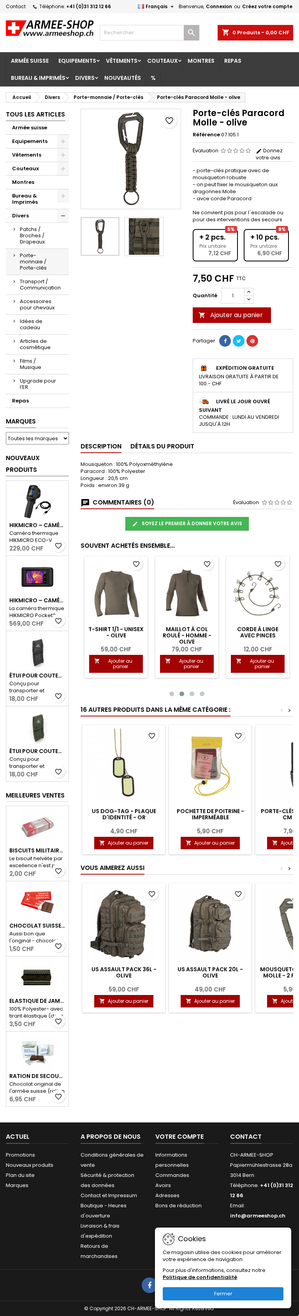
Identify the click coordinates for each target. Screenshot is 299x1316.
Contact (16, 6)
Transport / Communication (40, 284)
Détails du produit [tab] (162, 446)
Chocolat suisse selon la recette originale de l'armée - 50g (37, 926)
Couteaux (162, 61)
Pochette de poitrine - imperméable (210, 814)
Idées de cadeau (31, 324)
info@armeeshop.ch (257, 1215)
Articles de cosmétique (35, 344)
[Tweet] (238, 341)
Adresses (167, 1195)
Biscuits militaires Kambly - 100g (37, 850)
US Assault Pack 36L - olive (124, 972)
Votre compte (179, 1136)
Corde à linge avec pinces (257, 632)
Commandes (172, 1175)
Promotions (20, 1155)
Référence (206, 134)
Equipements (77, 61)
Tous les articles (35, 114)
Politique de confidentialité (200, 1277)
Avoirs (163, 1185)
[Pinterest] (252, 341)
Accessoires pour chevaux (37, 304)
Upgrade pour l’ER (38, 384)
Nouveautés (122, 78)
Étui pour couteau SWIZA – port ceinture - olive (37, 751)
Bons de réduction (178, 1205)
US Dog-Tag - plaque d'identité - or (124, 814)
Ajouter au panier (231, 314)
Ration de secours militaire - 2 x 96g (37, 1076)
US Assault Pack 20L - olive (210, 972)
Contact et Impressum (109, 1195)
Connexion (219, 6)
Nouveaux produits (23, 463)
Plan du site (20, 1175)
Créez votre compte (267, 6)
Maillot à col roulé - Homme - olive (187, 635)
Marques (21, 421)
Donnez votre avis (269, 154)
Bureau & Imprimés (38, 78)
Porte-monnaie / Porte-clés (33, 262)
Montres (201, 61)
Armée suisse (30, 61)
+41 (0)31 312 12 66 (88, 6)
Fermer (223, 1293)
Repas (232, 61)
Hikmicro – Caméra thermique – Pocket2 (37, 600)
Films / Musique (30, 364)
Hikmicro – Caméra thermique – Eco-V (37, 525)
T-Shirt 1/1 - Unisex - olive (116, 632)
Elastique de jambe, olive (37, 1001)
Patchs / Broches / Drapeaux (32, 235)
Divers (85, 78)
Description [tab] (101, 446)
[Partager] (225, 341)
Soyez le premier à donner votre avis (191, 523)
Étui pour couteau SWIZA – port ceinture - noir (37, 675)
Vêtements (121, 61)
